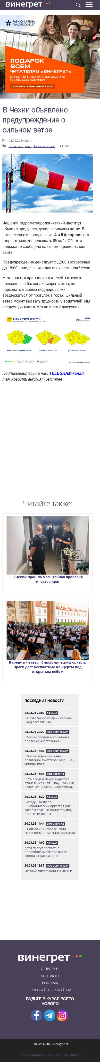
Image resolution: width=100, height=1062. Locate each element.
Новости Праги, (20, 146)
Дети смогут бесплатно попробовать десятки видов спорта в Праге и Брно (46, 852)
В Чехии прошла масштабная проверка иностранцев (47, 579)
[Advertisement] (50, 442)
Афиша (52, 713)
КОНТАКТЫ (50, 975)
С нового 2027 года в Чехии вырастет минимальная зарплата (50, 831)
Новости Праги (57, 732)
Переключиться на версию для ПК (51, 1055)
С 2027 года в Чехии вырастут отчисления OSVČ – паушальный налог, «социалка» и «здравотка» (49, 783)
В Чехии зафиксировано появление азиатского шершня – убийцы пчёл (50, 760)
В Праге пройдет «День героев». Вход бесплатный (49, 720)
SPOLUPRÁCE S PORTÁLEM (50, 990)
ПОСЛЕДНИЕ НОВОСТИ (45, 700)
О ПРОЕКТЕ (50, 968)
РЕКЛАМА (50, 983)
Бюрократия (55, 774)
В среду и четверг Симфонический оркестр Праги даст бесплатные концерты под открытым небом (47, 667)
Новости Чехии (44, 146)
